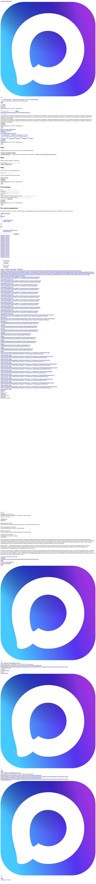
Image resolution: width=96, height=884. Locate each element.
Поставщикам (21, 112)
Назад (2, 164)
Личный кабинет (20, 559)
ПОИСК (16, 234)
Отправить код (8, 164)
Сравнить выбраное (5, 1)
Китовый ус (3, 317)
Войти (6, 177)
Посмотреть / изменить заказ (10, 230)
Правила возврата (26, 665)
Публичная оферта (5, 666)
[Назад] (1, 513)
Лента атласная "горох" (6, 355)
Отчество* (3, 193)
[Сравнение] (2, 114)
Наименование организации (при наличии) (11, 196)
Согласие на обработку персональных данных (21, 666)
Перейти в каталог (5, 235)
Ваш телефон (4, 163)
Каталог (2, 112)
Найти (17, 111)
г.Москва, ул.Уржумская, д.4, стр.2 (19, 134)
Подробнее (3, 394)
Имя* (2, 190)
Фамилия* (3, 191)
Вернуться (10, 198)
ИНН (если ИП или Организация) (9, 197)
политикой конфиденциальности (48, 154)
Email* (2, 194)
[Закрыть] (2, 144)
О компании (8, 112)
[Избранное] (3, 114)
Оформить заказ (7, 231)
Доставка (19, 665)
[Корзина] (5, 114)
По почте (3, 152)
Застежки (3, 324)
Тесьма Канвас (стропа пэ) (7, 279)
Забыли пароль (7, 221)
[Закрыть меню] (2, 127)
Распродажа (19, 269)
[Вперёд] (3, 513)
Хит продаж (13, 269)
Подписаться (4, 519)
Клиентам (13, 112)
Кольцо (2, 336)
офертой (37, 154)
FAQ (17, 112)
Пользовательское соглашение (39, 666)
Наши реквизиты (5, 665)
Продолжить (3, 198)
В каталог (3, 390)
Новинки (7, 269)
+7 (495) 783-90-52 (9, 562)
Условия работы (13, 665)
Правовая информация (36, 665)
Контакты (27, 112)
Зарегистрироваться (5, 154)
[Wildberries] (2, 565)
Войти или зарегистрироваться (8, 129)
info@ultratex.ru (6, 134)
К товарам (5, 263)
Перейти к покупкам (5, 213)
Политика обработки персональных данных (57, 666)
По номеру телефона (10, 152)
